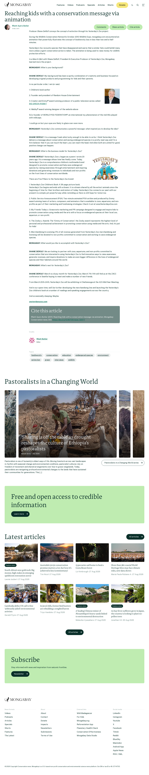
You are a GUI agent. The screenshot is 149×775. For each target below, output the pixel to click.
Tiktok (116, 732)
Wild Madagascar (84, 713)
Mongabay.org (83, 721)
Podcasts (80, 5)
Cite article (135, 27)
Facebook (117, 728)
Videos (70, 5)
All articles (134, 537)
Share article (118, 27)
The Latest (9, 735)
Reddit (116, 735)
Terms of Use (46, 735)
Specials (91, 5)
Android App (118, 747)
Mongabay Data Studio (87, 735)
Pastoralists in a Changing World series (121, 463)
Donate (122, 5)
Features (61, 5)
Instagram (117, 717)
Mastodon (117, 743)
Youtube (116, 721)
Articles (101, 5)
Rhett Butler (42, 339)
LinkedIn (116, 713)
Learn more (19, 514)
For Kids (80, 717)
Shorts (110, 5)
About (43, 713)
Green (47, 360)
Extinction (35, 360)
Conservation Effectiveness (89, 732)
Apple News (118, 750)
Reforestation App (85, 724)
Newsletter (19, 674)
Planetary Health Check (87, 728)
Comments (101, 27)
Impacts (44, 724)
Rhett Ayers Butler (20, 26)
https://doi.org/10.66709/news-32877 (68, 320)
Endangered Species (84, 355)
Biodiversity (36, 355)
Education (66, 355)
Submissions (46, 732)
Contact (44, 717)
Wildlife (71, 360)
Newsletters (46, 728)
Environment (103, 355)
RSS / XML (117, 754)
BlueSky (116, 739)
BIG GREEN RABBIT (38, 104)
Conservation (52, 355)
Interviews (59, 360)
